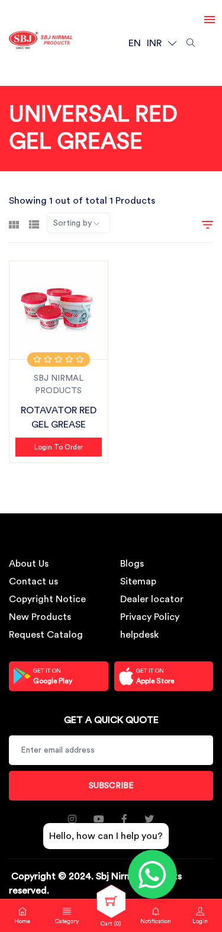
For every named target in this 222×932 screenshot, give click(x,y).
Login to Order (58, 447)
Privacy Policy (149, 617)
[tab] (14, 223)
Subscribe (111, 786)
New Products (40, 617)
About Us (29, 563)
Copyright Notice (47, 599)
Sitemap (138, 581)
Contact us (33, 581)
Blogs (132, 563)
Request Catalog (46, 634)
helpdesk (139, 634)
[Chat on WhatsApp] (152, 874)
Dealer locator (152, 599)
